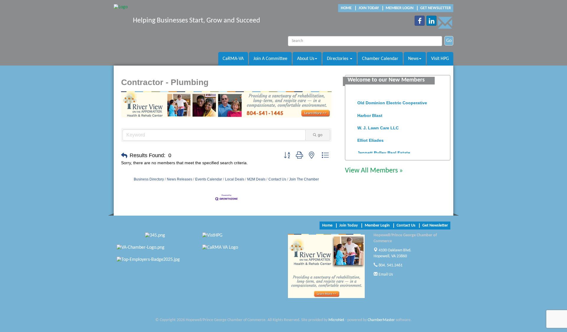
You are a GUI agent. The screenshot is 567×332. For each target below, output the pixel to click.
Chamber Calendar (380, 58)
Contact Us (277, 179)
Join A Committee (270, 58)
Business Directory (149, 179)
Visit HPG (440, 58)
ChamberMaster (381, 320)
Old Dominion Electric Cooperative (392, 100)
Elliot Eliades (370, 138)
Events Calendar (208, 179)
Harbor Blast (369, 113)
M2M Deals (256, 179)
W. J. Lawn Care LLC (378, 125)
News (413, 58)
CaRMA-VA (233, 58)
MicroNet (336, 320)
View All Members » (374, 170)
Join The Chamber (304, 179)
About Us (305, 58)
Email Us (385, 274)
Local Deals (234, 179)
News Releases (179, 179)
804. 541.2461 (390, 265)
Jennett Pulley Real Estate (383, 150)
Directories (338, 58)
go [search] (320, 134)
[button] (124, 155)
